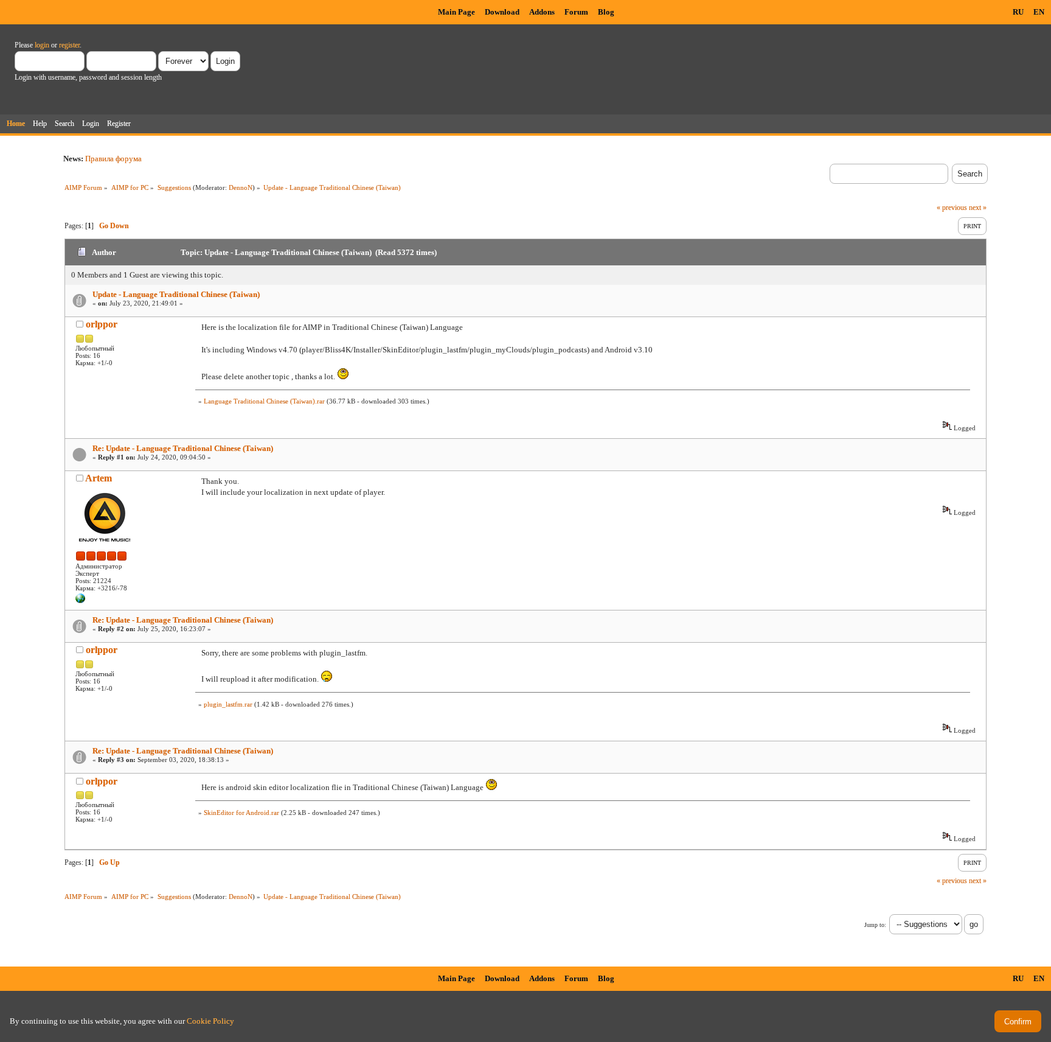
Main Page (456, 11)
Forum (576, 11)
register (69, 45)
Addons (542, 11)
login (42, 45)
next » (978, 207)
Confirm (1018, 1021)
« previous (952, 207)
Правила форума (113, 158)
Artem (98, 478)
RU (1018, 11)
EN (1038, 11)
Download (502, 11)
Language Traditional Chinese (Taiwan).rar (264, 401)
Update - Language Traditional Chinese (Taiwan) (176, 294)
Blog (606, 11)
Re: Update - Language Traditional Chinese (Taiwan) (182, 448)
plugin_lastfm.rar (228, 704)
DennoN (240, 187)
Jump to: (875, 924)
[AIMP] (80, 600)
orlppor (101, 324)
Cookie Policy (210, 1021)
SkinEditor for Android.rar (241, 812)
